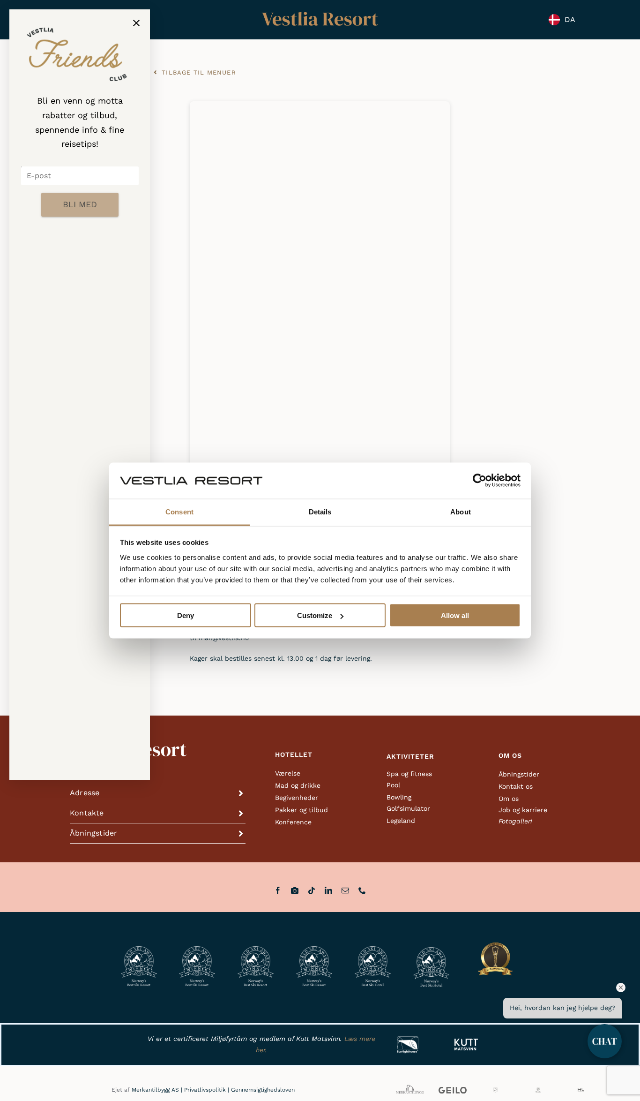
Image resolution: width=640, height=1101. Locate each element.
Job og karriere (523, 810)
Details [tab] (320, 511)
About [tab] (460, 511)
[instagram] (294, 890)
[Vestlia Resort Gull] (320, 12)
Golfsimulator (408, 808)
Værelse (287, 773)
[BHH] (538, 1090)
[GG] (495, 1090)
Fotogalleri (515, 821)
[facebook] (278, 890)
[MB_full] (410, 1085)
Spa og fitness (409, 773)
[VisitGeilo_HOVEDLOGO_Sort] (453, 1090)
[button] (158, 793)
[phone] (362, 890)
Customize (314, 615)
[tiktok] (311, 890)
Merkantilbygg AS (155, 1089)
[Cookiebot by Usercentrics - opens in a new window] (480, 481)
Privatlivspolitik (205, 1089)
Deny (185, 615)
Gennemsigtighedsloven (263, 1089)
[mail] (345, 890)
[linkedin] (328, 890)
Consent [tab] (179, 511)
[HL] (581, 1090)
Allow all (455, 615)
